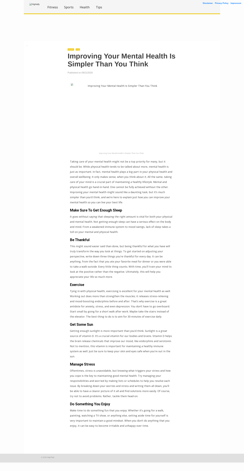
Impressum (236, 3)
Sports (69, 7)
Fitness (52, 7)
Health (85, 7)
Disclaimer (208, 3)
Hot (77, 49)
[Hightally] (35, 4)
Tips (99, 7)
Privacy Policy (221, 3)
